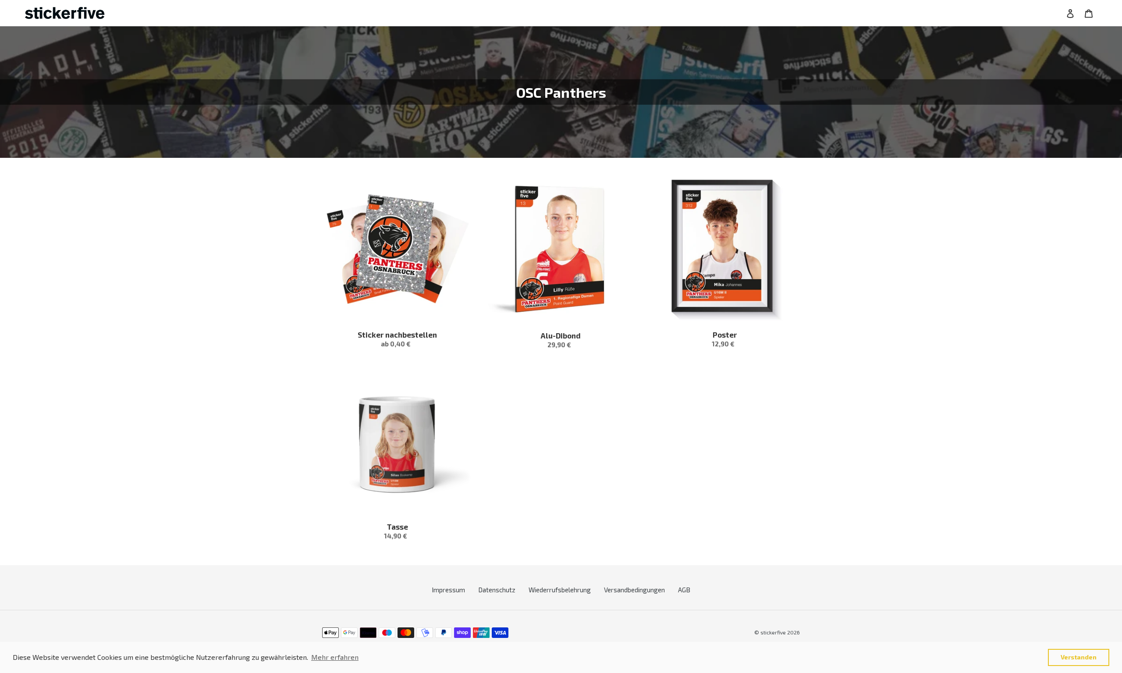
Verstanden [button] (1079, 657)
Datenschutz (496, 590)
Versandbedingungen (634, 590)
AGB (684, 590)
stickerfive (773, 632)
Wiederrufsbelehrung (560, 590)
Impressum (448, 590)
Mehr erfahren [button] (335, 657)
